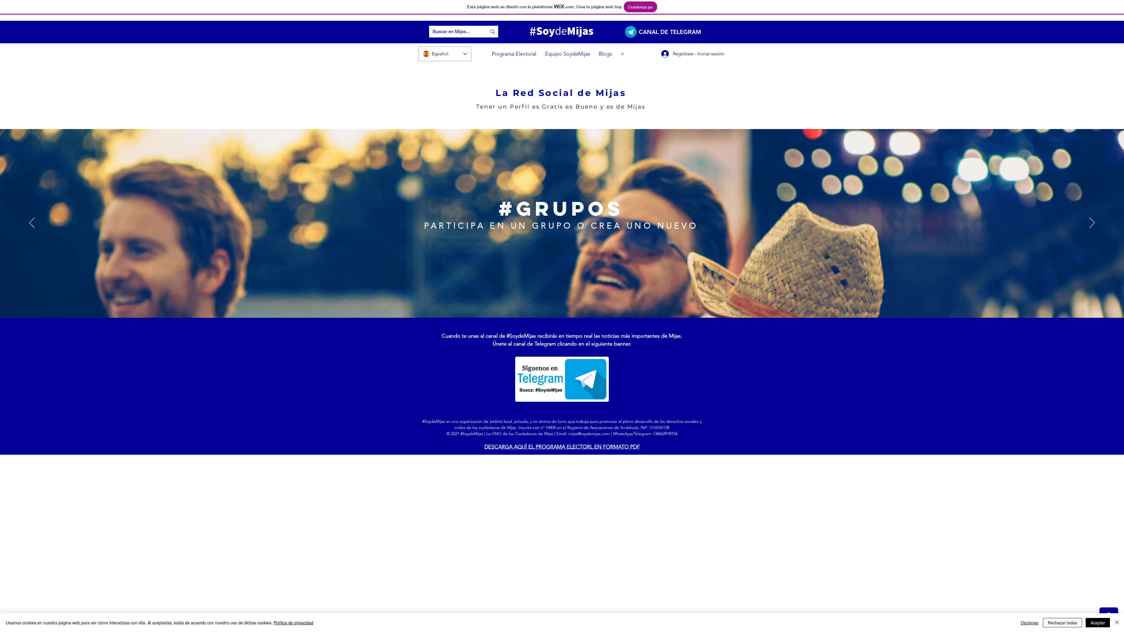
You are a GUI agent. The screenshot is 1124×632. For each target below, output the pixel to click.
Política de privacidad (293, 623)
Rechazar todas (1062, 623)
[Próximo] (1092, 223)
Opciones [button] (1029, 623)
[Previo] (32, 223)
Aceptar (1098, 623)
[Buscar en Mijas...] (492, 31)
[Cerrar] (1116, 622)
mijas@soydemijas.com (589, 433)
